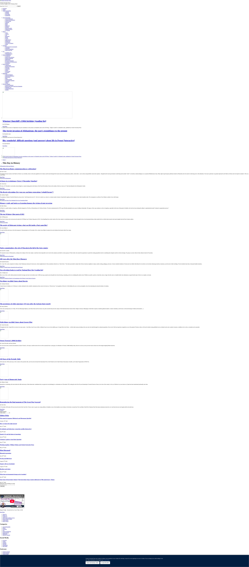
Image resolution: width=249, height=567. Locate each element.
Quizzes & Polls (8, 79)
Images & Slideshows (9, 75)
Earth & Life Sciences (9, 57)
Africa (6, 32)
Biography (7, 36)
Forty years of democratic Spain (10, 379)
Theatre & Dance (8, 29)
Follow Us (5, 515)
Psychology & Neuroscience (11, 61)
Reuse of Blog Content (7, 519)
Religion (7, 27)
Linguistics (7, 48)
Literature (7, 22)
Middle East (7, 41)
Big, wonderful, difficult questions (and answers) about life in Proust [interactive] (39, 140)
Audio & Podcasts (9, 74)
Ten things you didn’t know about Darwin (14, 281)
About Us (5, 514)
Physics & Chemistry (9, 60)
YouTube (7, 13)
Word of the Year (8, 50)
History (4, 31)
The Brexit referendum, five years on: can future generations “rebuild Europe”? (26, 192)
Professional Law (8, 53)
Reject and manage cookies (92, 562)
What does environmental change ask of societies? (13, 474)
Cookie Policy (5, 520)
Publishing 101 (8, 87)
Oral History (7, 42)
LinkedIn (7, 12)
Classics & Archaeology (10, 20)
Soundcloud (7, 15)
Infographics (7, 77)
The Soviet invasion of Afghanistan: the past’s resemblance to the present (35, 131)
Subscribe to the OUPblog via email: (7, 483)
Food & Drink (8, 21)
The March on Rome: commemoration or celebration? (18, 169)
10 (2, 410)
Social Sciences (6, 64)
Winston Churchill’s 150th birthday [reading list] (24, 121)
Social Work (7, 71)
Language (5, 45)
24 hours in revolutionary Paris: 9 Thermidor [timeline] (18, 181)
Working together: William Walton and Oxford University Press (17, 444)
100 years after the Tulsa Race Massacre (13, 259)
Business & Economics (10, 66)
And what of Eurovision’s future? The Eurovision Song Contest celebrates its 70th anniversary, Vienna (27, 479)
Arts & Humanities (6, 17)
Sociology (7, 72)
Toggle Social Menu (7, 10)
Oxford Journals (6, 552)
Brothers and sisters (5, 469)
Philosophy (7, 25)
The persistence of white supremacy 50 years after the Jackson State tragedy (25, 304)
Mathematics (7, 59)
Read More (5, 126)
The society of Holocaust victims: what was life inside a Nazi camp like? (24, 225)
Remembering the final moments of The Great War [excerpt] (20, 402)
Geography (7, 68)
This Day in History (9, 43)
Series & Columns (6, 84)
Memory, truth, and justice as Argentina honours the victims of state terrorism (26, 203)
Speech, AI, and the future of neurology (10, 434)
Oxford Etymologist (9, 49)
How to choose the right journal (8, 423)
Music (6, 24)
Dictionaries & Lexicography (11, 46)
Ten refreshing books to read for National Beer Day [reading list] (21, 270)
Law (3, 51)
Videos (6, 82)
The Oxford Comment (9, 80)
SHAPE (7, 89)
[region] (124, 561)
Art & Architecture (9, 18)
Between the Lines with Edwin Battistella (13, 86)
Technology (7, 63)
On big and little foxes (6, 458)
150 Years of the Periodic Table (10, 359)
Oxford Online (6, 554)
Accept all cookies (105, 562)
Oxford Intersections (9, 88)
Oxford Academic (6, 551)
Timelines (7, 81)
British (6, 37)
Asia (6, 35)
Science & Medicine (7, 54)
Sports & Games (8, 28)
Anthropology (8, 65)
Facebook (5, 8)
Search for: (2, 6)
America (7, 34)
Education (7, 67)
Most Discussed (5, 450)
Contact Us (5, 516)
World (6, 44)
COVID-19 (7, 56)
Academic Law (8, 52)
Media (6, 23)
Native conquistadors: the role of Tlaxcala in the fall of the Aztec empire (24, 248)
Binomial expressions (5, 453)
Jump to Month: (3, 411)
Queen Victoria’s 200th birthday (10, 340)
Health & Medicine (9, 58)
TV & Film (7, 30)
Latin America (8, 39)
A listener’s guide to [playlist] (10, 439)
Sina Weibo (7, 14)
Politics (6, 70)
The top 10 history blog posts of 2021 (12, 214)
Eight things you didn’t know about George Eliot (16, 322)
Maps (6, 78)
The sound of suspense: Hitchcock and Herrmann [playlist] (15, 418)
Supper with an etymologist (7, 464)
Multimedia (5, 73)
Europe (6, 38)
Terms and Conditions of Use (9, 517)
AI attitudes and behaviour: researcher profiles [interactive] (15, 429)
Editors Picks (4, 415)
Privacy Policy (3, 491)
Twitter (4, 9)
